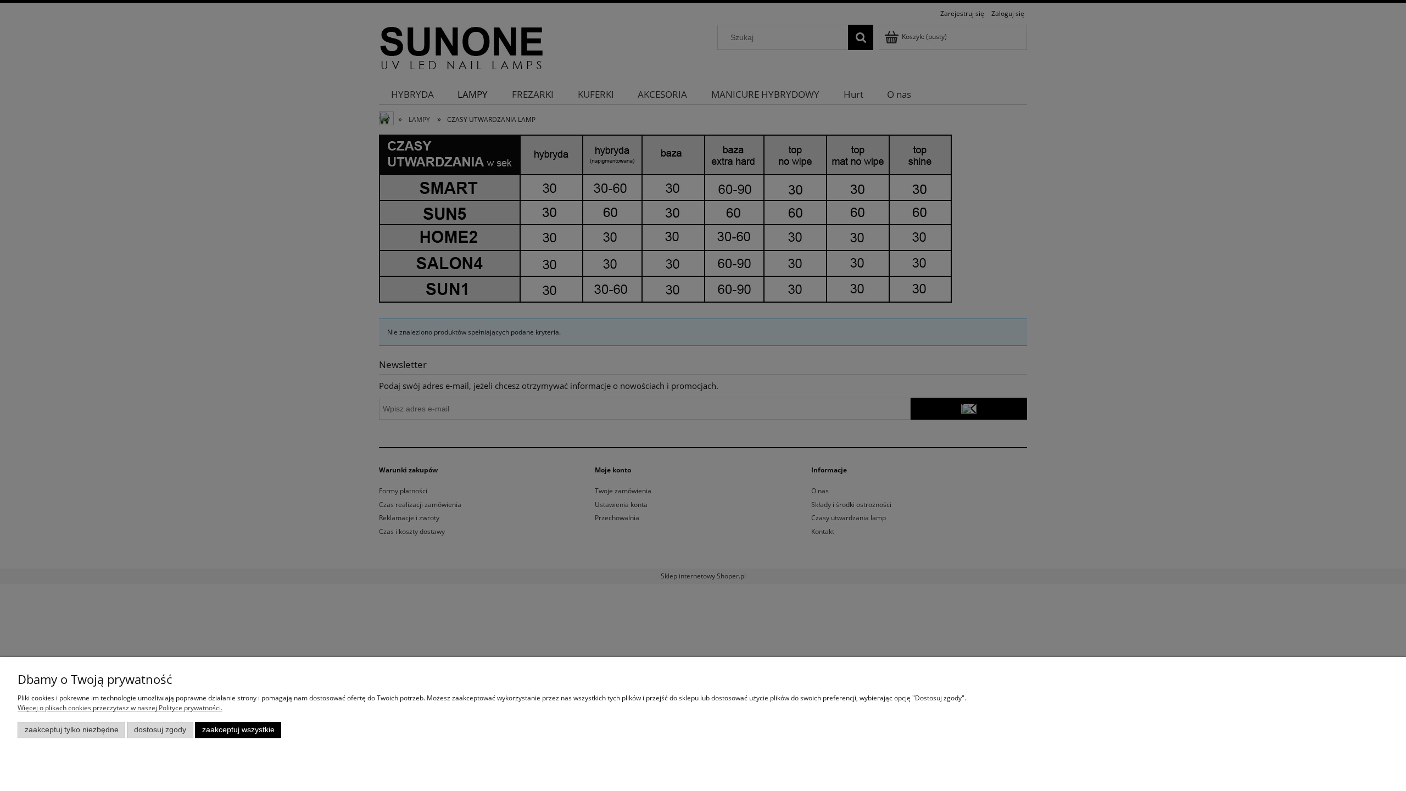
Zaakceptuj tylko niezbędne (72, 730)
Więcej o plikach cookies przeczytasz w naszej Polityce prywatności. (120, 707)
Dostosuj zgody (160, 730)
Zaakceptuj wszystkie (238, 730)
